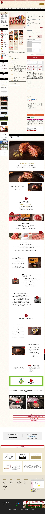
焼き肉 (4, 35)
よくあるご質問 (18, 481)
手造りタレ (4, 55)
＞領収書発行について (30, 130)
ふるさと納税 (28, 8)
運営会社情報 (4, 152)
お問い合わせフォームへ (13, 437)
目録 (40, 8)
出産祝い (38, 8)
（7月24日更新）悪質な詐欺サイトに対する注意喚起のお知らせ (22, 446)
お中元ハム (15, 8)
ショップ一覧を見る (32, 469)
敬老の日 (9, 8)
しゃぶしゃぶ (5, 33)
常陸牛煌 (5, 8)
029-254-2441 (36, 2)
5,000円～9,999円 (3, 65)
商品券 (4, 53)
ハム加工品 (4, 46)
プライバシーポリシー (15, 509)
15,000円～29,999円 (4, 68)
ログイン (25, 482)
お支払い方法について (19, 482)
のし (29, 39)
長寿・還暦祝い (24, 8)
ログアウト (25, 483)
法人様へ (11, 483)
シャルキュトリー (5, 486)
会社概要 (10, 509)
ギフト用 (2, 74)
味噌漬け (4, 42)
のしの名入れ (29, 41)
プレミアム (4, 489)
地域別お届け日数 (4, 22)
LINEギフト (19, 8)
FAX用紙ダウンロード (3, 87)
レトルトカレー (5, 44)
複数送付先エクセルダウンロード (4, 90)
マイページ (25, 481)
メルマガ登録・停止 (32, 509)
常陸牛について (4, 139)
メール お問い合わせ (36, 457)
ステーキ (4, 37)
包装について (11, 482)
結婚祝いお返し (33, 8)
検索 (7, 25)
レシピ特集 (4, 134)
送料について (18, 483)
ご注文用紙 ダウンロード (22, 458)
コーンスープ (4, 487)
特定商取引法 (21, 509)
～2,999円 (2, 62)
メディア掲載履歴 (4, 137)
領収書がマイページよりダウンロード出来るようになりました (22, 0)
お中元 (12, 8)
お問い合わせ (26, 509)
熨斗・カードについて (12, 481)
